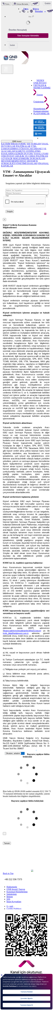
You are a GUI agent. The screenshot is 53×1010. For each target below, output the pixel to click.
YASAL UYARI (41, 153)
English (48, 3)
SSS (28, 144)
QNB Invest (16, 141)
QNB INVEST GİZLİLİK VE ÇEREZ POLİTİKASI (24, 156)
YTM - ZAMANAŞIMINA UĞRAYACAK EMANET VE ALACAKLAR (23, 148)
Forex (7, 4)
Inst (2, 907)
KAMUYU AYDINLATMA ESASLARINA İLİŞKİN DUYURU (21, 152)
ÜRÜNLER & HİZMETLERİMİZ (42, 86)
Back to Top (8, 873)
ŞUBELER (36, 144)
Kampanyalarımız (41, 111)
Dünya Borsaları (38, 10)
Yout (18, 908)
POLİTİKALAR (23, 146)
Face (7, 907)
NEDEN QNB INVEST (40, 81)
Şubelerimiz (12, 894)
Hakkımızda (12, 887)
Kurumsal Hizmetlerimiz (17, 892)
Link (14, 907)
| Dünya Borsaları (20, 4)
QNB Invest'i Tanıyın (16, 889)
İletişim (10, 896)
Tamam (7, 843)
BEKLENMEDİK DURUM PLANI (29, 158)
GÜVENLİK (7, 158)
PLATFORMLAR (41, 113)
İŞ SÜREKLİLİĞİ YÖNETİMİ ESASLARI (19, 162)
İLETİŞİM (5, 144)
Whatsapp (24, 908)
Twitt (11, 907)
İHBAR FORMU (18, 144)
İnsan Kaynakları (14, 901)
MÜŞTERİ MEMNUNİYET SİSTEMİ (18, 161)
